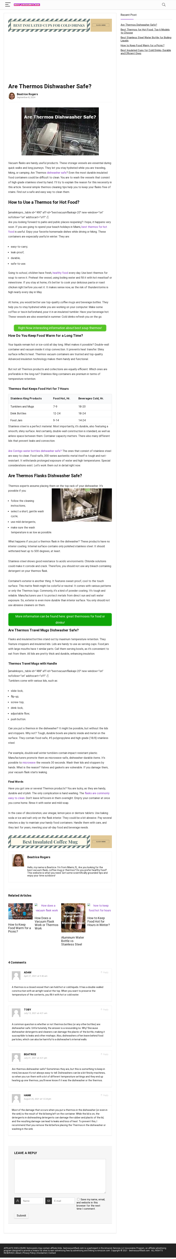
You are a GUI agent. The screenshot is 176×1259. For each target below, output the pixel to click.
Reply (105, 972)
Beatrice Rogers (27, 94)
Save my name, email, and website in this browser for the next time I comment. (90, 1204)
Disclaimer (42, 1253)
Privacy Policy (29, 1253)
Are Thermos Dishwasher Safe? (139, 24)
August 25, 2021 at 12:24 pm (37, 1099)
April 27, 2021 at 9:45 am (35, 976)
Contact (52, 1253)
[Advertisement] (60, 57)
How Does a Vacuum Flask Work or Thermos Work (46, 923)
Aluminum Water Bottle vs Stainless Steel (72, 941)
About (18, 1253)
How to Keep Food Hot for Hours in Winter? (98, 921)
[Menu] (8, 4)
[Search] (164, 4)
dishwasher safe (57, 172)
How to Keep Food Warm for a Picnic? (19, 928)
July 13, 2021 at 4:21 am (35, 1013)
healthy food (60, 272)
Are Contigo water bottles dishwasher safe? (35, 451)
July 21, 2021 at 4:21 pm (35, 1058)
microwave (29, 762)
